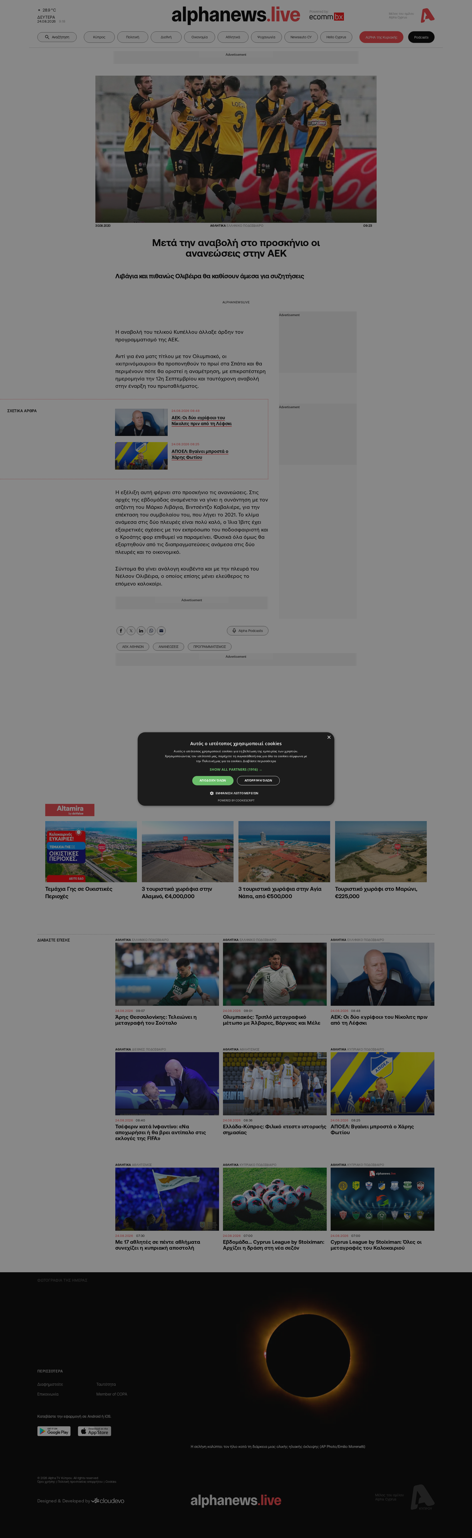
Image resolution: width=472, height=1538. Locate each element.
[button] (236, 769)
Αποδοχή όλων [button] (213, 780)
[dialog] (236, 769)
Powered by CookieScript (236, 800)
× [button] (329, 737)
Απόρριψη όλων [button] (258, 780)
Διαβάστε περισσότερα (259, 761)
